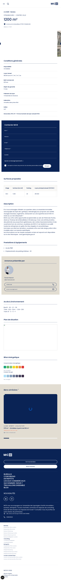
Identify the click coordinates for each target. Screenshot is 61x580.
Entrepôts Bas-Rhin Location (10, 546)
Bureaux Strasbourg (8, 531)
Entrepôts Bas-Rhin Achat (9, 547)
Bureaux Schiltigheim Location (11, 537)
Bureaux (6, 525)
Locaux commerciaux (9, 555)
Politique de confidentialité (11, 575)
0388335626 (9, 517)
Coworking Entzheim (8, 542)
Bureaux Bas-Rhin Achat (9, 529)
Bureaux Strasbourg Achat (10, 535)
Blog (6, 487)
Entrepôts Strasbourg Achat (10, 553)
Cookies (6, 577)
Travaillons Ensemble (14, 485)
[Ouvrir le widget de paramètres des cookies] (2, 577)
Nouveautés (9, 493)
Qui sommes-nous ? (13, 483)
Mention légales (8, 573)
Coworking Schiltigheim (9, 540)
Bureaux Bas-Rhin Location (10, 527)
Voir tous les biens (30, 462)
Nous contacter (30, 466)
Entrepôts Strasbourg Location (10, 551)
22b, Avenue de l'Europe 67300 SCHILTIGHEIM (17, 513)
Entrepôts (6, 544)
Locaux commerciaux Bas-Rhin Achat (12, 559)
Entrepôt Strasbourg (8, 549)
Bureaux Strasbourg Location (10, 533)
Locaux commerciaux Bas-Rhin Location (13, 557)
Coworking (7, 539)
